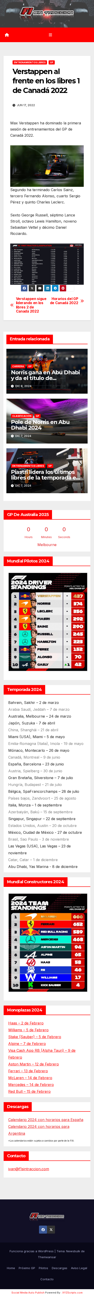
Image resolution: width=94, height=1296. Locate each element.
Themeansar (47, 1257)
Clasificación (21, 416)
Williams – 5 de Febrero (28, 1030)
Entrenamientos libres (30, 62)
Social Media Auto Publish (27, 1292)
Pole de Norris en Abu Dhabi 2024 (40, 425)
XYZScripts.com (72, 1292)
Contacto (47, 1279)
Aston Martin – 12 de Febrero (33, 1064)
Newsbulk (73, 1251)
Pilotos (43, 1268)
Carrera (18, 366)
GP (51, 62)
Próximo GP (27, 1268)
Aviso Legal (79, 1268)
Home (11, 1268)
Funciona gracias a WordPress (32, 1251)
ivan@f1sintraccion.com (28, 1169)
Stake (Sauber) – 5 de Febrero (34, 1036)
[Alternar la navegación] (50, 34)
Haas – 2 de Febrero (26, 1023)
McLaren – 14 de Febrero (30, 1077)
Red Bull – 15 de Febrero (29, 1091)
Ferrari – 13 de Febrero (28, 1071)
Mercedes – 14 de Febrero (31, 1084)
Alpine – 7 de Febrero (27, 1043)
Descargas (59, 1268)
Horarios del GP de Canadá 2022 (64, 301)
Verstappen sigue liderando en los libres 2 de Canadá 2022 (31, 305)
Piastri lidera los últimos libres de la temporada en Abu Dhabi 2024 (45, 478)
